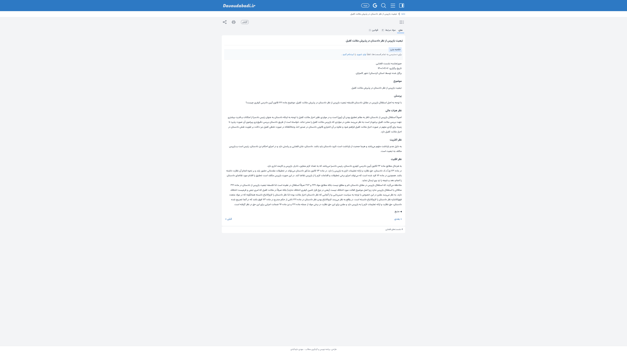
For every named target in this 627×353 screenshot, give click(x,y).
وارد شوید (361, 54)
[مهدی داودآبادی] (239, 6)
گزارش (244, 22)
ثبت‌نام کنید (348, 54)
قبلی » (228, 219)
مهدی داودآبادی (296, 349)
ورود (365, 5)
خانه (403, 14)
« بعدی (398, 219)
